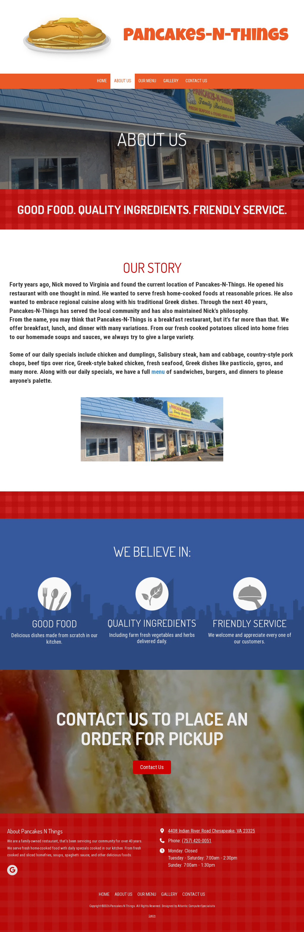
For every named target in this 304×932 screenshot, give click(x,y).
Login (152, 915)
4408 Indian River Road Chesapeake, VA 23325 (211, 831)
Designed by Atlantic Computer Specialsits (188, 906)
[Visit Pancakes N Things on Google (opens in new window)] (12, 870)
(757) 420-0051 (196, 841)
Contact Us (152, 767)
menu (158, 371)
